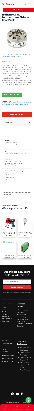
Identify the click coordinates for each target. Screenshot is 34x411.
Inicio (4, 307)
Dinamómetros (25, 360)
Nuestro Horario (8, 361)
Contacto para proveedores (6, 351)
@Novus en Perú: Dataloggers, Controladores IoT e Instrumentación (16, 103)
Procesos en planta (14, 54)
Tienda (4, 314)
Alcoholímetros (25, 348)
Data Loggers (24, 350)
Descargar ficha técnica (12, 94)
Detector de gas (25, 357)
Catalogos (5, 321)
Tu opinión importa (7, 358)
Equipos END (24, 362)
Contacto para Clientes (8, 345)
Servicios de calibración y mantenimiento (22, 316)
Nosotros (5, 312)
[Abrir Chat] (28, 400)
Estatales (20, 326)
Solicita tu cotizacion (17, 114)
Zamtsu (4, 54)
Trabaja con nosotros (8, 355)
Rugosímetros (25, 370)
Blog (3, 310)
